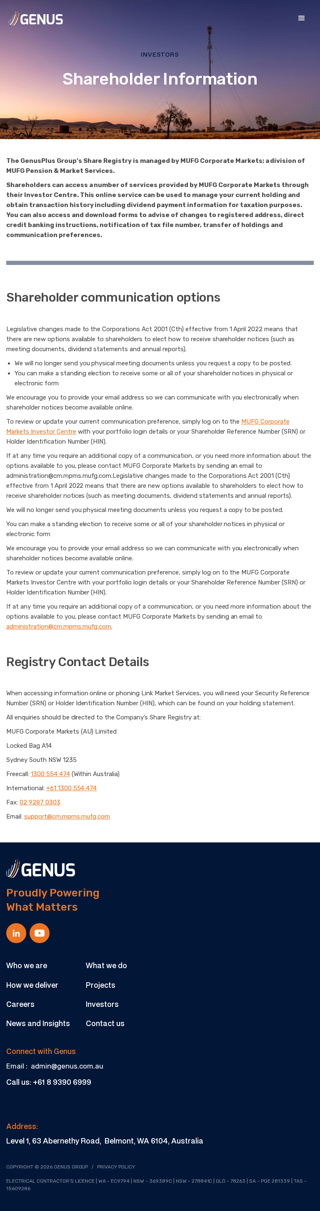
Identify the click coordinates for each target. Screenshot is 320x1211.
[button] (302, 18)
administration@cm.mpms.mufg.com (58, 626)
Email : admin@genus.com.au (54, 1066)
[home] (35, 18)
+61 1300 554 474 (71, 788)
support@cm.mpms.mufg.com (67, 816)
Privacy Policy (116, 1167)
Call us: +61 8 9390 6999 (48, 1082)
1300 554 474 (50, 774)
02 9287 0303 (40, 802)
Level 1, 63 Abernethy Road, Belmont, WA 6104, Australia (104, 1141)
